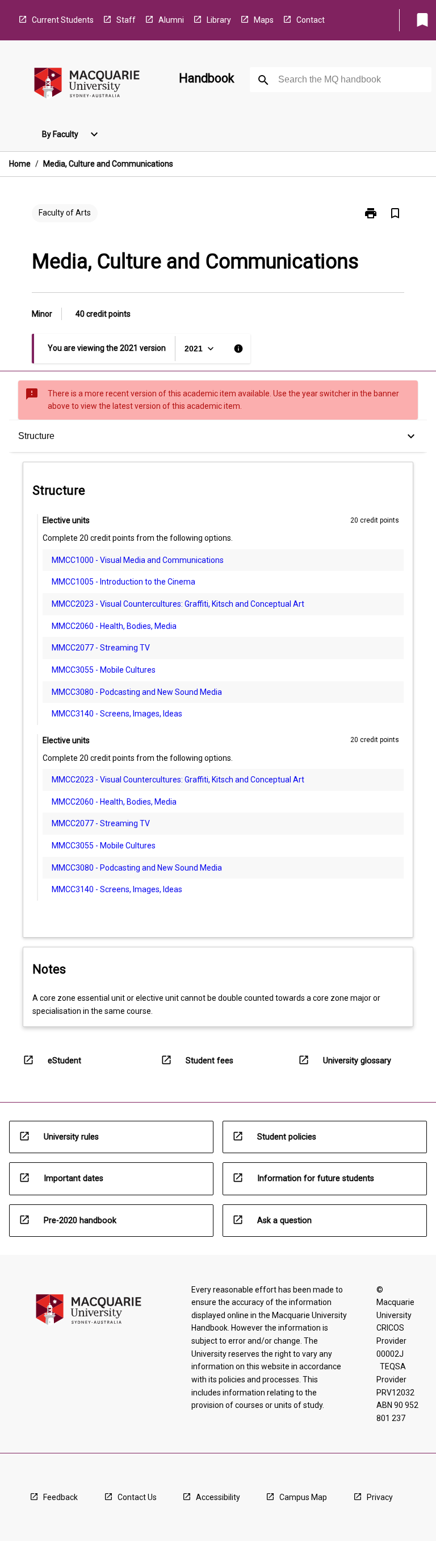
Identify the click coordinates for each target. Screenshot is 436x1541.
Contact (310, 19)
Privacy (380, 1497)
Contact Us (137, 1497)
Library (219, 19)
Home (20, 163)
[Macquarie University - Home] (87, 85)
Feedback (60, 1497)
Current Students (63, 19)
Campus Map (303, 1497)
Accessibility (218, 1497)
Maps (264, 19)
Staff (126, 19)
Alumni (171, 19)
